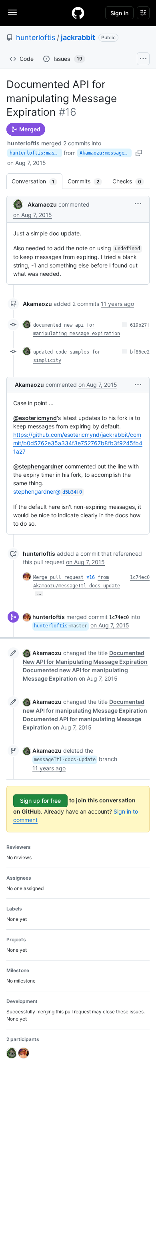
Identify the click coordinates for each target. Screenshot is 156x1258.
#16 (90, 577)
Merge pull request (58, 577)
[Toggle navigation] (12, 12)
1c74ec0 (140, 577)
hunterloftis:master (36, 153)
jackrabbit (78, 37)
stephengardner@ (47, 491)
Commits (87, 181)
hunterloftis (35, 37)
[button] (138, 203)
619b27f (140, 325)
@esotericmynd (35, 417)
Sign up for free (40, 800)
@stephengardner (38, 466)
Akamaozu (42, 204)
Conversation (37, 181)
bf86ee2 (140, 352)
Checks (130, 181)
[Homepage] (78, 12)
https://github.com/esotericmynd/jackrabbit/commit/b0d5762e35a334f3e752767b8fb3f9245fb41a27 (77, 443)
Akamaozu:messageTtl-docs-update (106, 153)
